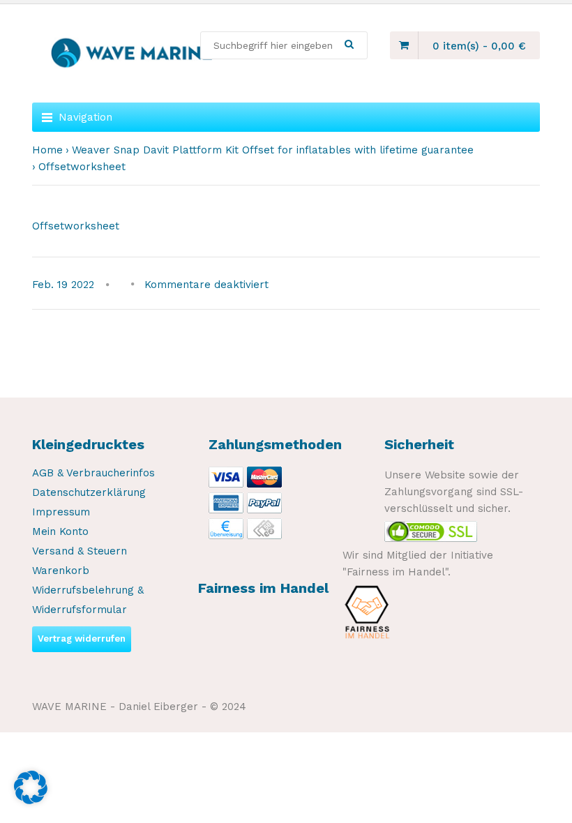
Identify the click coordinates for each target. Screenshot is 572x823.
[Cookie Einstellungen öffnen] (30, 800)
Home (47, 150)
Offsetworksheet (75, 226)
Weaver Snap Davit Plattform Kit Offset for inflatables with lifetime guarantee (273, 150)
